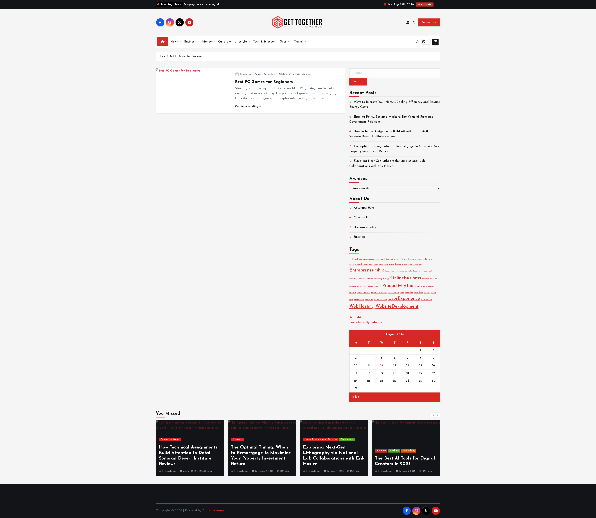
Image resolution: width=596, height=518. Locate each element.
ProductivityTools (399, 286)
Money (207, 41)
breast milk (398, 259)
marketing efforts (366, 279)
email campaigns (415, 264)
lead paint (428, 271)
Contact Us (362, 217)
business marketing (422, 259)
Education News (169, 439)
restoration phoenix (379, 292)
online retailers (428, 279)
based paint (380, 259)
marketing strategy (381, 279)
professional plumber (425, 286)
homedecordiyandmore (365, 322)
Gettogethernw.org (216, 510)
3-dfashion (357, 317)
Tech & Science (263, 41)
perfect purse (362, 286)
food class (399, 271)
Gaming (258, 74)
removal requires (363, 292)
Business (190, 41)
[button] (433, 415)
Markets (394, 450)
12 (381, 365)
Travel (298, 41)
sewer (402, 292)
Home (162, 56)
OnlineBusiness (405, 278)
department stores (386, 264)
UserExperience (404, 298)
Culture (223, 41)
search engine (393, 292)
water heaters (426, 299)
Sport (284, 41)
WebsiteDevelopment (396, 306)
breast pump (409, 259)
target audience (380, 299)
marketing (353, 279)
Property (238, 439)
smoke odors (359, 299)
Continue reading (247, 106)
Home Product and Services (321, 439)
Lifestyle (241, 41)
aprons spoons (369, 259)
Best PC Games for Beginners (185, 56)
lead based (417, 271)
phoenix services (374, 286)
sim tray (427, 292)
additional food (355, 259)
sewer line (409, 292)
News (174, 41)
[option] (190, 448)
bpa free (389, 259)
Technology (269, 74)
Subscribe (429, 22)
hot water (408, 271)
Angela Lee (245, 74)
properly (352, 292)
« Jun (355, 397)
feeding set (390, 271)
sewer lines (418, 292)
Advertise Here (364, 208)
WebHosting (362, 306)
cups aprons (373, 264)
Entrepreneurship (366, 270)
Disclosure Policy (365, 227)
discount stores (401, 264)
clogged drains (361, 264)
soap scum (369, 299)
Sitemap (359, 237)
